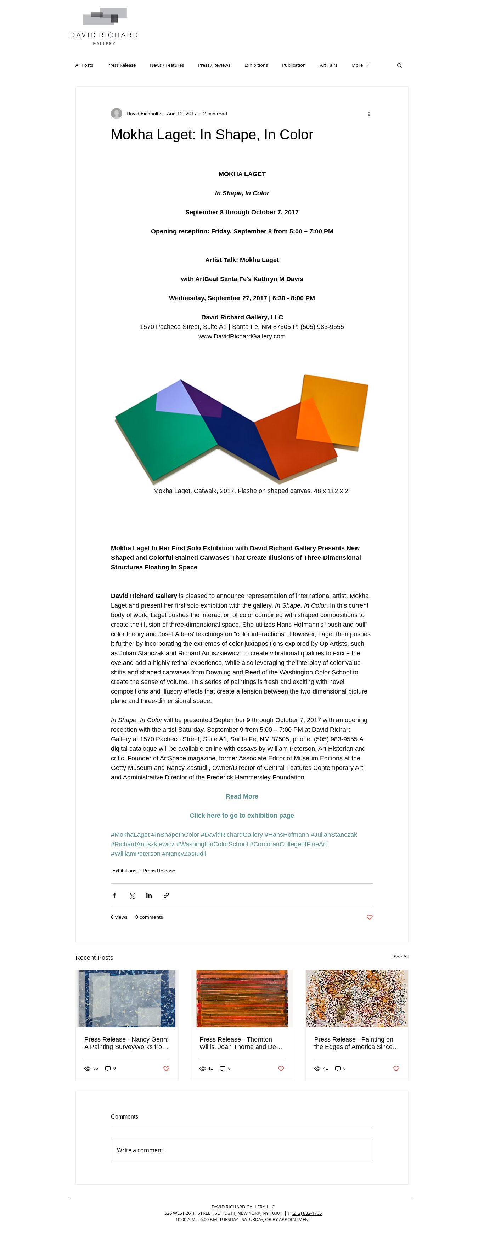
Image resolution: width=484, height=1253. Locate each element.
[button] (399, 65)
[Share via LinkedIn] (149, 895)
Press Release (121, 65)
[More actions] (369, 113)
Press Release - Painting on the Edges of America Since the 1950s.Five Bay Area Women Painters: (353, 1043)
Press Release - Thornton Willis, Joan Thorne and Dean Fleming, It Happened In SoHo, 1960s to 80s (241, 1043)
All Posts (84, 65)
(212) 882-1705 (307, 1213)
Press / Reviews (214, 65)
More (357, 65)
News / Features (167, 65)
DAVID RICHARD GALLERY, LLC (243, 1206)
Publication (294, 65)
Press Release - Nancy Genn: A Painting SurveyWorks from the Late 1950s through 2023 (126, 1043)
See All (401, 956)
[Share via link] (166, 895)
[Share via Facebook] (114, 895)
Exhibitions (256, 65)
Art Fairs (328, 65)
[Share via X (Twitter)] (131, 895)
